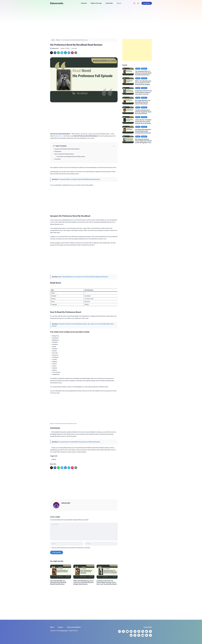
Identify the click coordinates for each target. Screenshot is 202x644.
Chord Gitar (109, 3)
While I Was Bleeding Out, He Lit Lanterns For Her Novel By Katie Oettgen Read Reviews (83, 277)
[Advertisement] (101, 22)
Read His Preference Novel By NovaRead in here (63, 423)
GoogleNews (146, 3)
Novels (119, 3)
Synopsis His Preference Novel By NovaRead (67, 149)
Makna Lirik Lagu (96, 3)
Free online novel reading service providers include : (71, 156)
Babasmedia (56, 3)
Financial (84, 3)
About (52, 627)
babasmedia (65, 503)
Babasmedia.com (59, 136)
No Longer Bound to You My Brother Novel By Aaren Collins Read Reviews (79, 442)
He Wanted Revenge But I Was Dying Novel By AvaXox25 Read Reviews (143, 131)
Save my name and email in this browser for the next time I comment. (71, 547)
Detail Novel (58, 151)
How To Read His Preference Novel (64, 154)
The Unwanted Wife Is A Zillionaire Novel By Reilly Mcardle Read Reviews (79, 179)
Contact (60, 627)
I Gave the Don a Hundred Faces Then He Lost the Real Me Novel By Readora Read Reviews (143, 121)
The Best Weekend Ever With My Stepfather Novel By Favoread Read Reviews (143, 111)
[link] (51, 52)
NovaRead (53, 459)
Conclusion (58, 159)
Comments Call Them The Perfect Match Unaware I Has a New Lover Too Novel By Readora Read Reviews (107, 582)
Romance (144, 68)
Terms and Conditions (74, 627)
